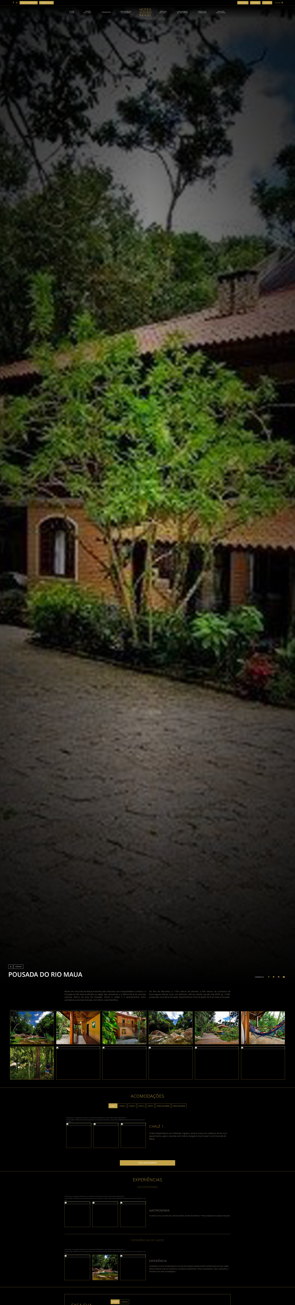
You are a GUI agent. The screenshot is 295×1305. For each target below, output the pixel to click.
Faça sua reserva (147, 1162)
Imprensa (255, 3)
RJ (10, 967)
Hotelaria (243, 3)
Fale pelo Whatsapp (29, 3)
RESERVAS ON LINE (46, 3)
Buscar (278, 3)
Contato (267, 3)
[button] (269, 977)
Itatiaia (18, 967)
